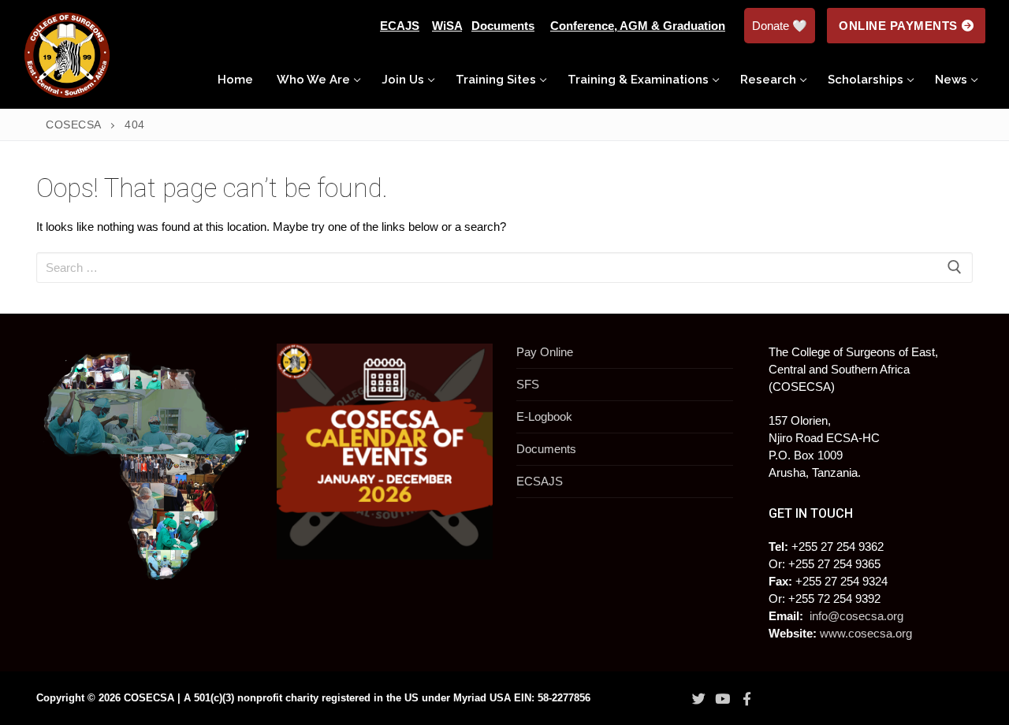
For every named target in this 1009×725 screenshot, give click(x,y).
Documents (546, 448)
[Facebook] (746, 699)
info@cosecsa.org (856, 616)
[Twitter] (698, 699)
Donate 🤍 (779, 25)
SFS (527, 384)
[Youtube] (723, 699)
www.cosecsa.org (866, 633)
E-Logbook (544, 416)
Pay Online (544, 352)
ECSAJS (539, 481)
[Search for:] (504, 267)
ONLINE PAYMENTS (898, 25)
